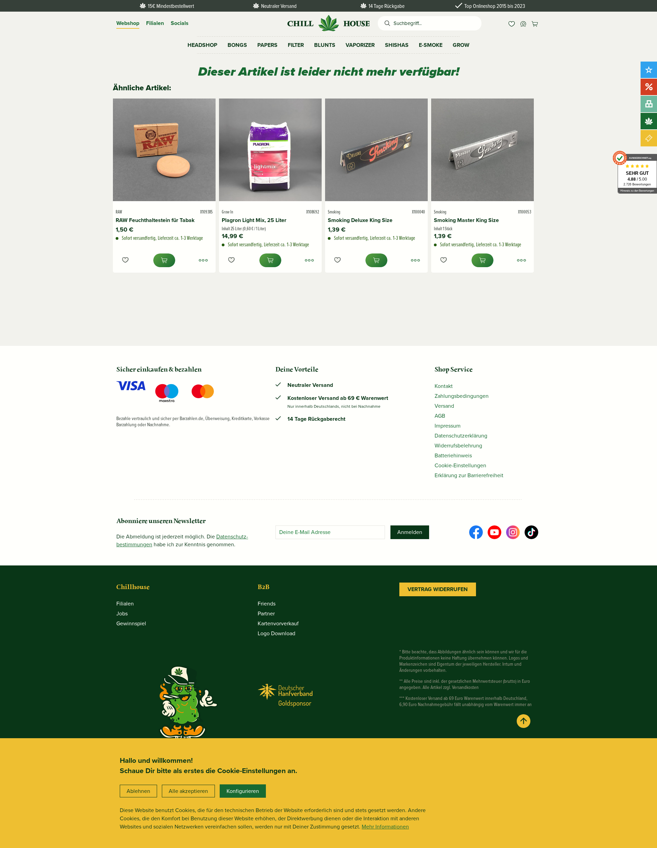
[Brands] (649, 121)
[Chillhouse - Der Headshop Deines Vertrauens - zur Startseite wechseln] (328, 22)
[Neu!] (649, 70)
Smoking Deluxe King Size (360, 220)
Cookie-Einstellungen (460, 465)
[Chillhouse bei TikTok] (531, 532)
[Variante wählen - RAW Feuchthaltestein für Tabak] (203, 260)
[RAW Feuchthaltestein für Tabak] (164, 150)
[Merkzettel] (511, 23)
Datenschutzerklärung (461, 436)
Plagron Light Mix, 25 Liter (254, 220)
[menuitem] (511, 23)
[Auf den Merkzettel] (125, 260)
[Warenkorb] (535, 23)
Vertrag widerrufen (438, 589)
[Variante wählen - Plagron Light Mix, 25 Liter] (309, 260)
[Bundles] (649, 104)
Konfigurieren (243, 791)
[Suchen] (386, 23)
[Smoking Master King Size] (482, 150)
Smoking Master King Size (466, 220)
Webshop (127, 23)
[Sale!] (649, 87)
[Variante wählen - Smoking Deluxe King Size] (415, 260)
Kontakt (444, 386)
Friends (266, 604)
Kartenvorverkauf (278, 623)
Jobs (122, 613)
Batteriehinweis (453, 455)
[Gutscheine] (649, 138)
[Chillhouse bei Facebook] (476, 532)
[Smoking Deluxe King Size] (376, 150)
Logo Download (276, 633)
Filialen (155, 23)
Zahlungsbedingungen (462, 396)
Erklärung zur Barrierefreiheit (469, 475)
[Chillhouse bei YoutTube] (494, 532)
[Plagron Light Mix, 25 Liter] (270, 150)
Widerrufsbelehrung (458, 445)
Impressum (448, 426)
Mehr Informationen (385, 827)
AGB (440, 416)
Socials (180, 23)
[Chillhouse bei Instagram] (513, 532)
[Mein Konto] (523, 23)
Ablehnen (138, 791)
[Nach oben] (523, 721)
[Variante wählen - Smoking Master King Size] (521, 260)
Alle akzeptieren (188, 791)
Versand (444, 406)
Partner (266, 613)
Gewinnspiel (131, 623)
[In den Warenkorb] (164, 260)
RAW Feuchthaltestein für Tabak (155, 220)
